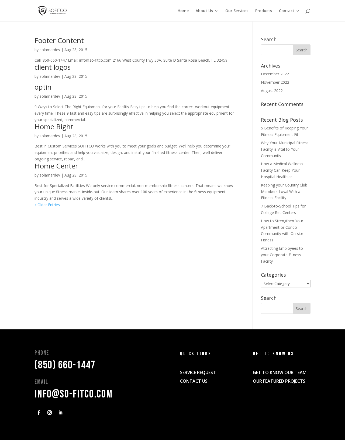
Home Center (56, 166)
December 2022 (275, 73)
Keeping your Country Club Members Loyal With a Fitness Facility (284, 191)
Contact (286, 11)
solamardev (50, 49)
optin (42, 87)
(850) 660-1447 (65, 365)
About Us (204, 11)
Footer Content (59, 40)
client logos (52, 67)
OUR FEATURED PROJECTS (279, 381)
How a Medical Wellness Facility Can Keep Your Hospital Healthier (282, 170)
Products (263, 11)
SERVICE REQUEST (198, 372)
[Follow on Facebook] (38, 412)
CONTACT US (194, 381)
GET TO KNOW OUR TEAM (279, 372)
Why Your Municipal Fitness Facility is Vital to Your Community (285, 149)
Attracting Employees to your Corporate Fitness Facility (282, 255)
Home (183, 11)
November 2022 (275, 82)
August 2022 (272, 90)
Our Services (236, 11)
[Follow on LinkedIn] (60, 412)
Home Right (53, 126)
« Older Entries (47, 204)
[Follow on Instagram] (49, 412)
